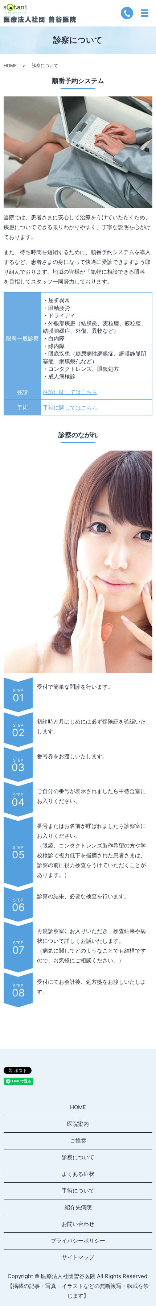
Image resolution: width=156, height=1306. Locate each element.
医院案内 (78, 1123)
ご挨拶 (78, 1140)
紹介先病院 (78, 1207)
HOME (10, 65)
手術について (78, 1190)
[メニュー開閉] (144, 13)
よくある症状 (78, 1173)
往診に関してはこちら (70, 392)
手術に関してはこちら (70, 407)
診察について (78, 1157)
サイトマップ (78, 1257)
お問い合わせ (78, 1223)
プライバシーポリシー (78, 1240)
